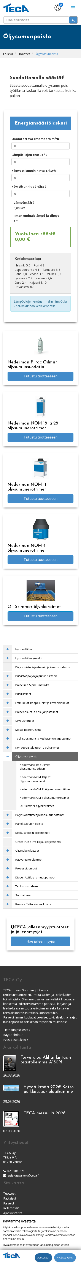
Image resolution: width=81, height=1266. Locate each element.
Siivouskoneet (24, 721)
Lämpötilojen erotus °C (29, 155)
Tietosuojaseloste (16, 1030)
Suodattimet (23, 895)
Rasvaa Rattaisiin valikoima (33, 904)
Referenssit (11, 1208)
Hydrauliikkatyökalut (28, 658)
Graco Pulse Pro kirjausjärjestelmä (38, 842)
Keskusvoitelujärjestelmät (32, 833)
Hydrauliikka (23, 649)
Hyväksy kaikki (65, 1257)
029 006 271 (16, 1171)
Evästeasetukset (15, 1040)
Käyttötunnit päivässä (28, 187)
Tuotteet (24, 54)
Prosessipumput (26, 868)
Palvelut (8, 1203)
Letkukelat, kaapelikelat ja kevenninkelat (42, 703)
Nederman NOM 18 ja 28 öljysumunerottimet (35, 779)
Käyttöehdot (12, 1035)
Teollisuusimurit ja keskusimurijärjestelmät (43, 738)
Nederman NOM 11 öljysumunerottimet (45, 789)
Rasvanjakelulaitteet (28, 859)
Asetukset (43, 1257)
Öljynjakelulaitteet (27, 850)
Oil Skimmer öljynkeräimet (37, 806)
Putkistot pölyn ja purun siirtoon (36, 676)
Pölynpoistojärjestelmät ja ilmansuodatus (42, 667)
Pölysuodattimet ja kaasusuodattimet (39, 815)
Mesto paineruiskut (28, 730)
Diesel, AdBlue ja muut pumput (35, 877)
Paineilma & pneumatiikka (32, 685)
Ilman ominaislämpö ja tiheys (36, 216)
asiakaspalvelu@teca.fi (23, 1175)
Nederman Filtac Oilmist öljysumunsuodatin (35, 767)
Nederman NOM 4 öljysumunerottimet (44, 798)
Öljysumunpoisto (47, 54)
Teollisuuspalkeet (27, 886)
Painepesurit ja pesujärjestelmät (36, 712)
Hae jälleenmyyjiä (41, 941)
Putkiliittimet (23, 694)
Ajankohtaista (12, 1213)
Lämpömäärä (24, 202)
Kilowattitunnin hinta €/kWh (33, 171)
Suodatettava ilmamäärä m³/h (35, 139)
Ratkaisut (9, 1198)
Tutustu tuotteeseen (40, 376)
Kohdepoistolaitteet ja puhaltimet (37, 747)
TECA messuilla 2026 (44, 1113)
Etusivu (8, 54)
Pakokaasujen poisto (29, 824)
